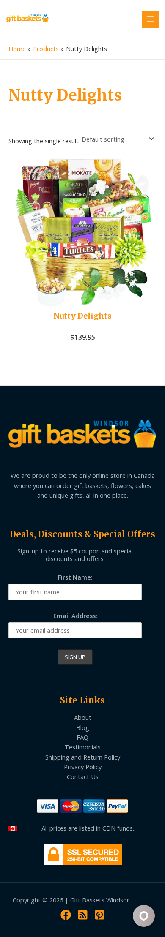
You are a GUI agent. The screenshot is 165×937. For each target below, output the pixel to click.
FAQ (82, 737)
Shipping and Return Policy (82, 757)
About (82, 717)
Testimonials (83, 747)
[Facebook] (65, 915)
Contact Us (83, 776)
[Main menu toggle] (150, 19)
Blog (82, 727)
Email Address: (75, 615)
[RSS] (82, 915)
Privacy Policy (83, 767)
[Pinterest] (99, 915)
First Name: (75, 577)
